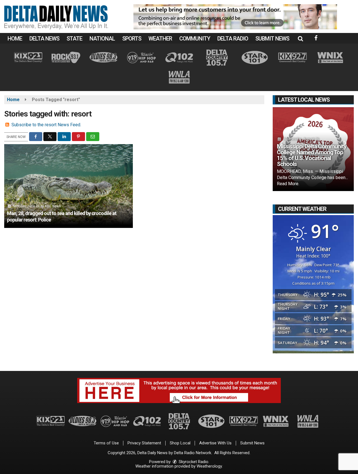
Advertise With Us (215, 443)
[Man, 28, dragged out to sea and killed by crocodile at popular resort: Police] (68, 186)
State (74, 38)
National (102, 38)
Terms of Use (106, 443)
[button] (300, 38)
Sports (131, 38)
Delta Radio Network (192, 452)
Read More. (288, 183)
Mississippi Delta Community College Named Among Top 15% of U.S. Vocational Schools (312, 155)
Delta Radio (232, 38)
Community (194, 38)
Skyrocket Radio (193, 461)
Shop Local (180, 443)
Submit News (272, 38)
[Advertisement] (235, 16)
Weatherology (209, 466)
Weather (160, 38)
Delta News (44, 38)
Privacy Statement (144, 443)
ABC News (53, 206)
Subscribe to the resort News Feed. (46, 124)
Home (15, 38)
